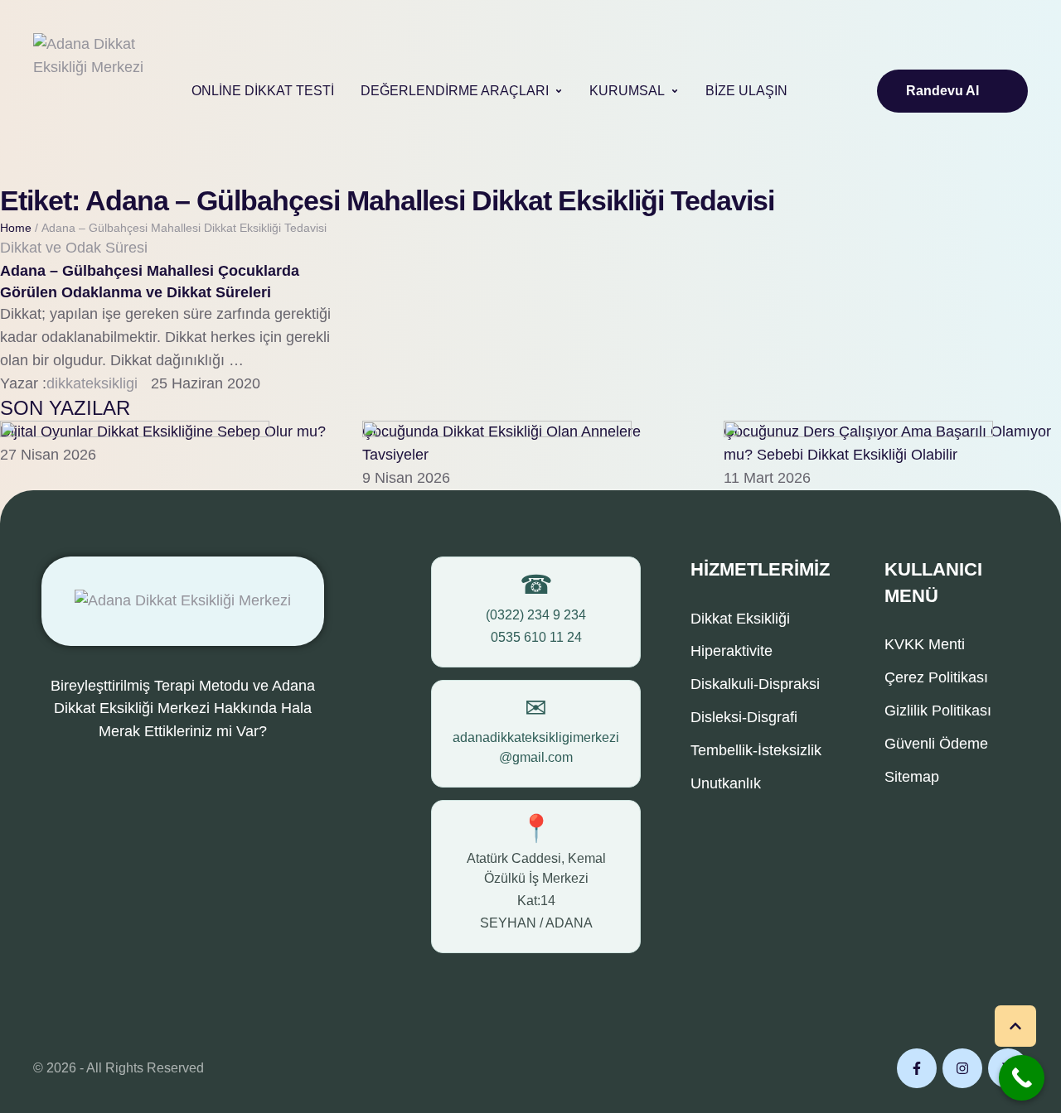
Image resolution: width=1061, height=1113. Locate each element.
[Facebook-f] (917, 1068)
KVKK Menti (924, 644)
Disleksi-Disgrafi (743, 717)
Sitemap (911, 776)
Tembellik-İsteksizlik (755, 750)
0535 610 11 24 (536, 637)
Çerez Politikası (936, 677)
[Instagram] (962, 1068)
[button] (559, 91)
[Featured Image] (134, 432)
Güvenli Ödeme (936, 743)
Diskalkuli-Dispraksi (755, 684)
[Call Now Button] (1021, 1078)
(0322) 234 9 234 (536, 615)
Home (15, 227)
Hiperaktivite (731, 651)
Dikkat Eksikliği (740, 618)
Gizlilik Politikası (937, 710)
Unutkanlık (725, 783)
